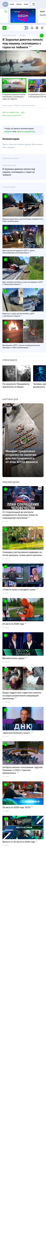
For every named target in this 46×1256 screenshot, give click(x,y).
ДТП (23, 112)
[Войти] (37, 28)
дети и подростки (10, 112)
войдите (8, 131)
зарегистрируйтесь (26, 131)
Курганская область (11, 115)
